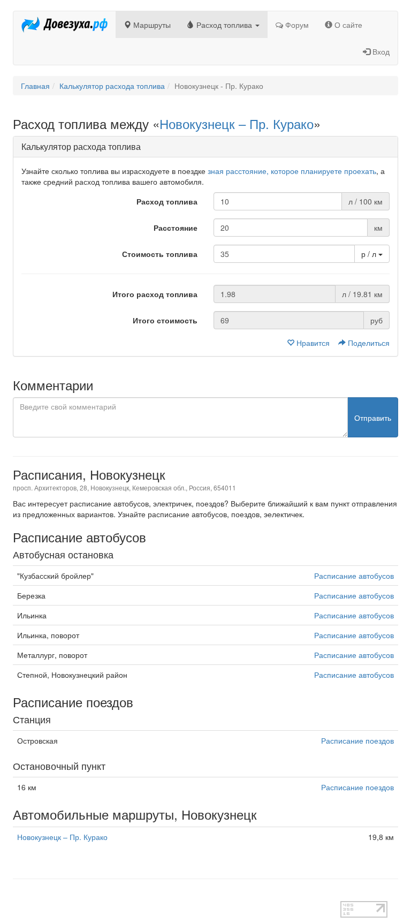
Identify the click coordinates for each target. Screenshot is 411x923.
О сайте (347, 24)
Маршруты (151, 24)
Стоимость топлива (159, 253)
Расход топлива (224, 24)
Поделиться (368, 342)
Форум (296, 24)
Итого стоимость (165, 320)
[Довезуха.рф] (64, 24)
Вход (380, 51)
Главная (35, 85)
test (19, 895)
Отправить (372, 417)
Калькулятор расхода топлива (112, 85)
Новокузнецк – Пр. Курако (236, 123)
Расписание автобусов (354, 575)
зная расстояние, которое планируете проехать (292, 170)
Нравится (313, 342)
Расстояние (175, 227)
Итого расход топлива (154, 294)
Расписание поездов (357, 740)
